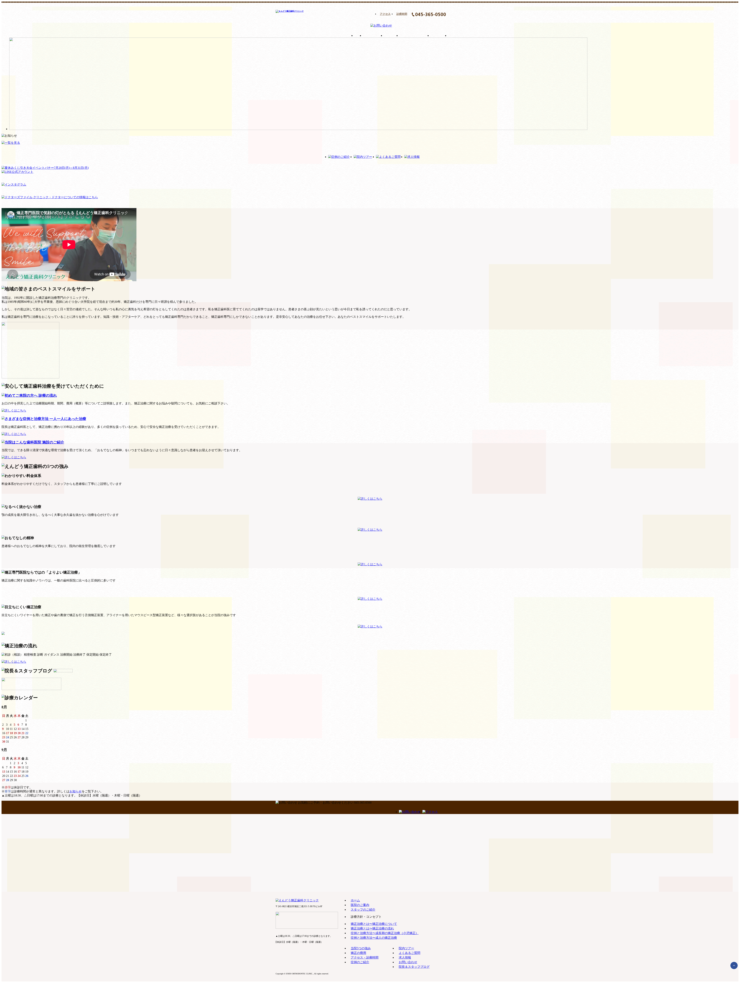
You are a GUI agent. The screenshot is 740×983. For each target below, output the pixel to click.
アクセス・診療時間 (364, 957)
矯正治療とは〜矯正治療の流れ (372, 928)
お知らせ (75, 791)
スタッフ (392, 36)
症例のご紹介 (360, 962)
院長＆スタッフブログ (414, 966)
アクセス (385, 14)
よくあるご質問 (409, 953)
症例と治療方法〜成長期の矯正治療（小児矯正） (385, 933)
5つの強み (439, 36)
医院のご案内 (373, 36)
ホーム (359, 36)
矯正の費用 (460, 36)
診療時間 (401, 14)
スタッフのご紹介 (363, 909)
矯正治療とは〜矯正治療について (374, 923)
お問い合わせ (408, 962)
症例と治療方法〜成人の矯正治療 (374, 937)
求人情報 (405, 957)
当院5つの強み (361, 948)
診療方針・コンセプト (415, 36)
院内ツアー (406, 948)
